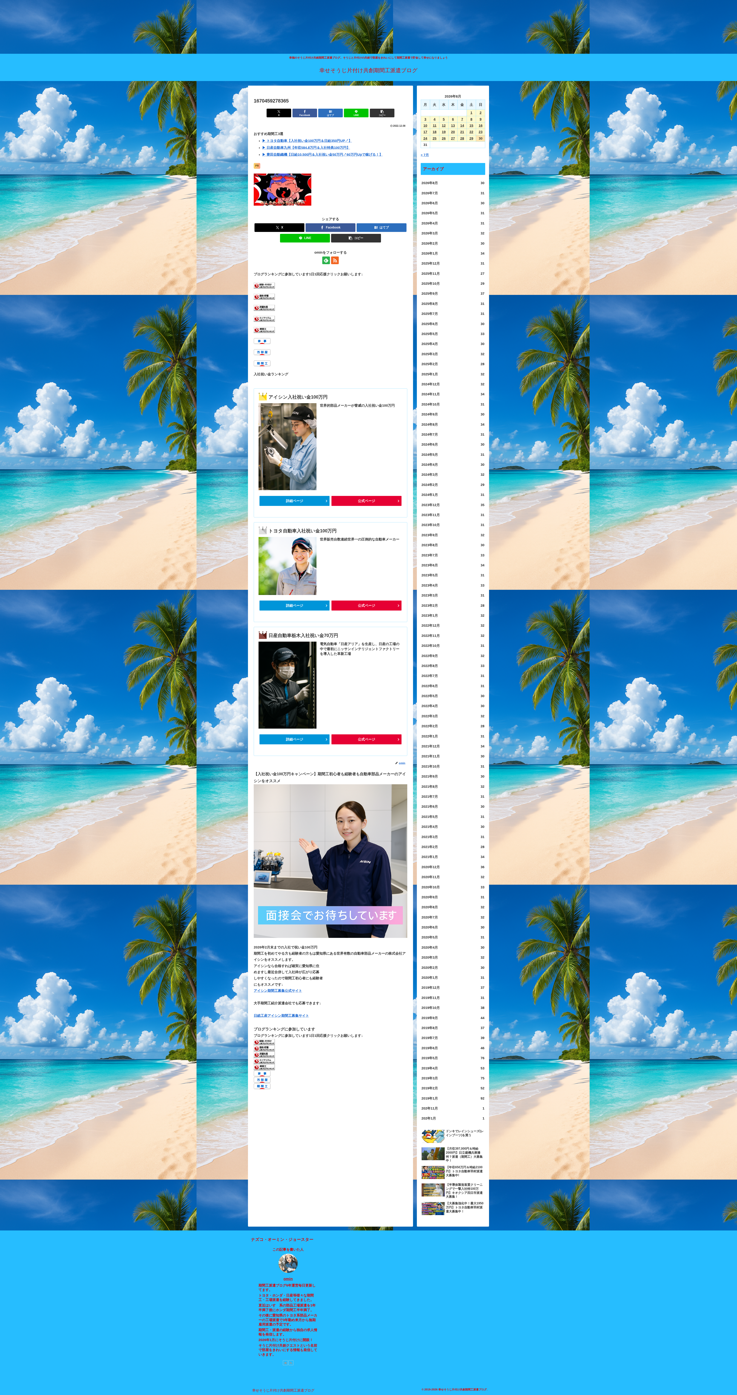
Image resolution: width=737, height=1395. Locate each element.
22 (471, 132)
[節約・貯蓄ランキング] (264, 296)
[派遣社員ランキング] (264, 307)
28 (462, 138)
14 (462, 125)
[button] (382, 113)
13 (453, 125)
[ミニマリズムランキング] (264, 319)
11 (434, 125)
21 (462, 132)
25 (434, 138)
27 (453, 138)
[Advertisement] (115, 27)
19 (444, 132)
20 (453, 132)
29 (471, 138)
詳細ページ (294, 501)
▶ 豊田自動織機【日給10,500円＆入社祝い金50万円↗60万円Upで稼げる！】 (322, 154)
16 (481, 125)
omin (288, 1279)
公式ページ (366, 501)
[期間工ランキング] (264, 330)
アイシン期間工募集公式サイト (278, 991)
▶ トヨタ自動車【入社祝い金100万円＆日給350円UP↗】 (307, 141)
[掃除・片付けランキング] (264, 285)
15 (471, 125)
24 (425, 138)
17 (425, 132)
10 (425, 125)
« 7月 (425, 155)
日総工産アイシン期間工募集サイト (281, 1016)
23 (481, 132)
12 (444, 125)
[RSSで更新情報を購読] (335, 260)
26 (444, 138)
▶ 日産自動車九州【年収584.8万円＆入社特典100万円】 (306, 148)
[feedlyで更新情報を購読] (326, 260)
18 (434, 132)
